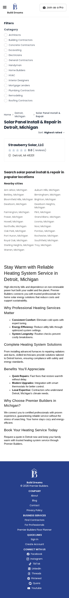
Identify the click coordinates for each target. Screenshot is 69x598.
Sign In (34, 539)
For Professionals (34, 525)
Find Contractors (34, 520)
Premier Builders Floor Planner (34, 529)
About (34, 495)
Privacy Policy (34, 510)
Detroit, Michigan (20, 114)
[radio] (6, 34)
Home (7, 114)
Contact (35, 505)
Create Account (34, 544)
